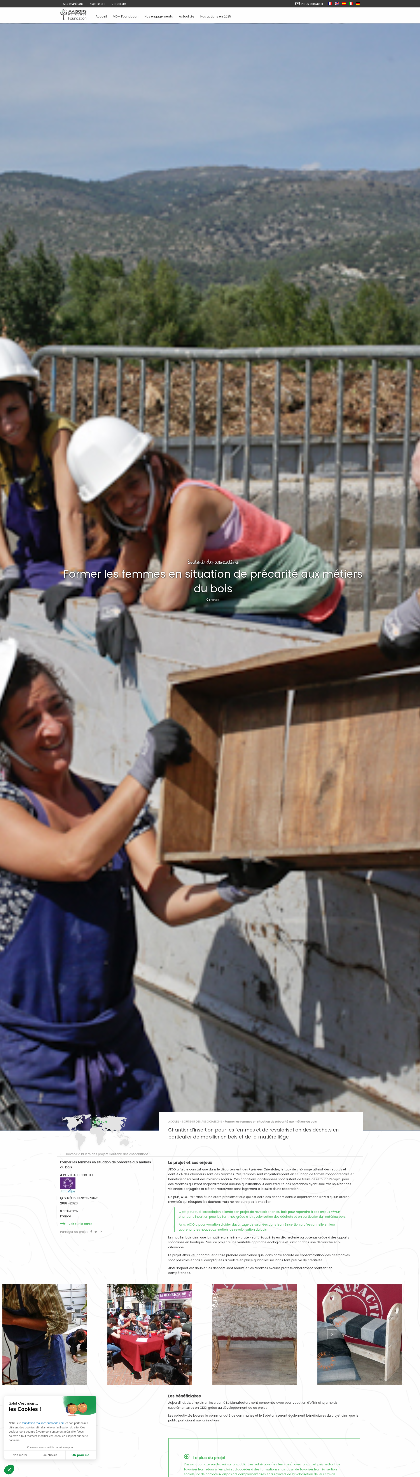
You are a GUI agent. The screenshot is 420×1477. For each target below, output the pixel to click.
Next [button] (331, 1334)
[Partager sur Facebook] (91, 1232)
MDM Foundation (125, 16)
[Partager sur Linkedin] (101, 1232)
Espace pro (97, 3)
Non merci (19, 1455)
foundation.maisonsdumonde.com (43, 1423)
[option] (52, 1334)
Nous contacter (311, 3)
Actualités (186, 16)
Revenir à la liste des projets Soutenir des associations (107, 1154)
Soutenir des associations (202, 1121)
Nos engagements (159, 16)
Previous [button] (88, 1334)
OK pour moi (81, 1455)
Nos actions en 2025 (215, 16)
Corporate (119, 3)
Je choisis (50, 1455)
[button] (9, 1469)
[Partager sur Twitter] (96, 1232)
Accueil (101, 16)
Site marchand (73, 3)
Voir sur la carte (80, 1224)
